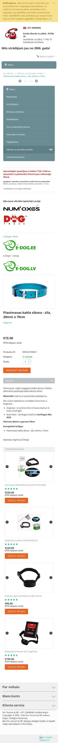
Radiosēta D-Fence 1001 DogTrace (21, 651)
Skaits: (6, 361)
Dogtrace (7, 322)
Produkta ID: (9, 351)
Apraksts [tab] (9, 380)
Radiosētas (11, 96)
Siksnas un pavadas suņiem (30, 73)
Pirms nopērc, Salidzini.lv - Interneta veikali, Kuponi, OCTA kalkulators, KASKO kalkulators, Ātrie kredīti (48, 739)
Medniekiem (12, 119)
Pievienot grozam (17, 370)
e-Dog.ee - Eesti (10, 236)
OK (50, 18)
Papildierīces (12, 142)
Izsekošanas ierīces (15, 157)
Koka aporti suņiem (15, 134)
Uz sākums (9, 73)
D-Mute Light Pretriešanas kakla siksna (23, 595)
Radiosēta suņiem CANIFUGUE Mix (21, 540)
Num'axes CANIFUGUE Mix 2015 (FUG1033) (25, 484)
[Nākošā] (36, 81)
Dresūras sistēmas (15, 111)
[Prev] (20, 81)
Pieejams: (7, 356)
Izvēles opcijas (16, 500)
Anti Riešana (12, 104)
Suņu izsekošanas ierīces (18, 126)
